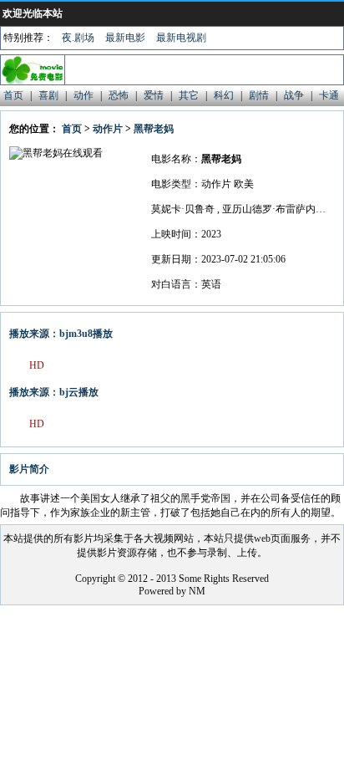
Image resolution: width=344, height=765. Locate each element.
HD (36, 365)
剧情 (259, 95)
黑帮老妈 (154, 129)
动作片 (108, 129)
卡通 (329, 95)
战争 (294, 95)
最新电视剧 (181, 37)
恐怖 (119, 95)
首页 (13, 95)
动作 (83, 95)
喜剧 (48, 95)
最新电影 (125, 37)
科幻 (224, 95)
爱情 (154, 95)
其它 (189, 95)
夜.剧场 (78, 37)
